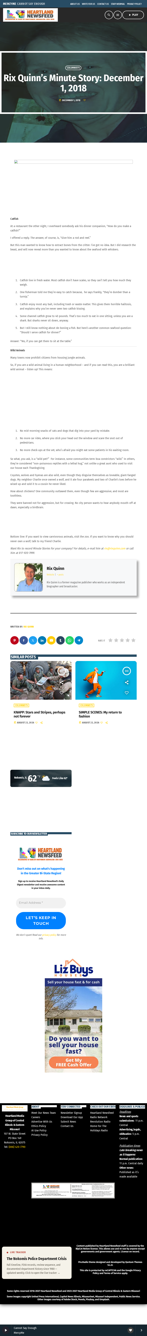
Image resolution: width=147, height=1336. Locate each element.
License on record (130, 1251)
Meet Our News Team (43, 1113)
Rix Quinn (55, 568)
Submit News (68, 1121)
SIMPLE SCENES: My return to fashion (100, 714)
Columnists (73, 67)
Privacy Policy (39, 1135)
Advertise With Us (41, 1121)
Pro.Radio (83, 1262)
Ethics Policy (38, 1126)
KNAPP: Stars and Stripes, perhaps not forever (39, 714)
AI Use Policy (39, 1130)
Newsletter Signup (71, 1113)
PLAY (133, 15)
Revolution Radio (100, 1121)
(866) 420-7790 (17, 1147)
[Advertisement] (28, 1321)
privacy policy (49, 934)
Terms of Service (112, 1273)
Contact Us (67, 1126)
